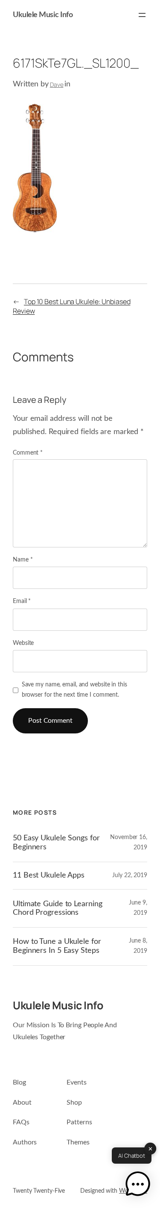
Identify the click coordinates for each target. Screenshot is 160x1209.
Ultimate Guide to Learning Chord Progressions (57, 908)
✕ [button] (150, 1149)
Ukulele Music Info (43, 15)
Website (23, 643)
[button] (137, 1186)
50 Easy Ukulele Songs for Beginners (56, 842)
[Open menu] (142, 15)
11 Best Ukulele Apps (48, 875)
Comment (28, 453)
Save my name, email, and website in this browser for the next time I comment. (74, 690)
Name (22, 560)
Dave (57, 84)
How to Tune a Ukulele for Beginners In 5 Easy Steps (57, 945)
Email (22, 601)
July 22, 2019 (129, 875)
